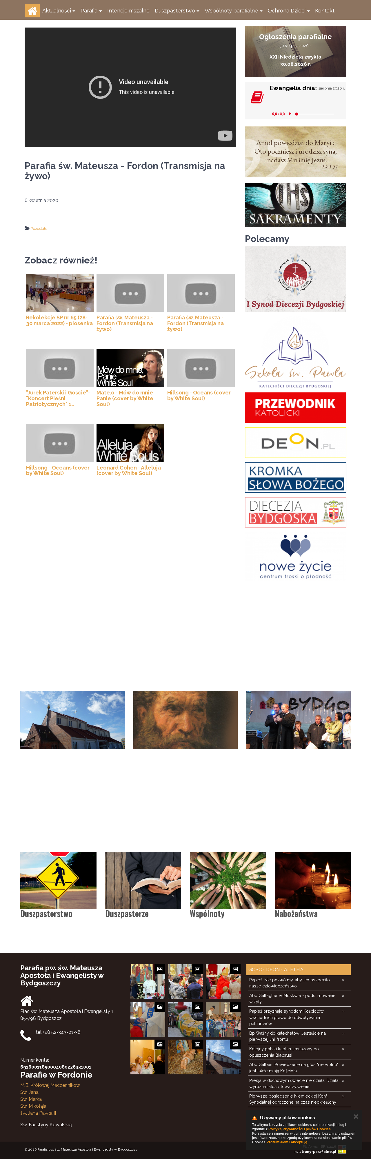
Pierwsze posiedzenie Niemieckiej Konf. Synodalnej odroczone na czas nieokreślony (292, 1099)
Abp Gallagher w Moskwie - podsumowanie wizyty (292, 998)
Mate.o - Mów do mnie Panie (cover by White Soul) (125, 398)
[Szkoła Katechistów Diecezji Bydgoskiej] (295, 352)
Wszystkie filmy (138, 240)
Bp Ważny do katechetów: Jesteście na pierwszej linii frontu (287, 1036)
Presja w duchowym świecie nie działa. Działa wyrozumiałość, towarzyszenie (294, 1083)
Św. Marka (31, 1099)
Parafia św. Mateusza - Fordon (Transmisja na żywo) (125, 323)
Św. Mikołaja (33, 1106)
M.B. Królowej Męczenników (50, 1085)
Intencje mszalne (128, 11)
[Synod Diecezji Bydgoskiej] (295, 279)
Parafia (89, 11)
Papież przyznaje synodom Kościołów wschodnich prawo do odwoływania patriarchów (286, 1017)
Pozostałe (39, 228)
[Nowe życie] (295, 556)
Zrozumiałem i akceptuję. (287, 1142)
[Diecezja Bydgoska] (295, 512)
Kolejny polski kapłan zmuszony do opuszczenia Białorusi (284, 1052)
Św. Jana (29, 1092)
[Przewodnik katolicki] (295, 407)
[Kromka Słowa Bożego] (295, 477)
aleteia (293, 969)
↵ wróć (113, 240)
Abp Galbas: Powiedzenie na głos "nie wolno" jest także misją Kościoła (293, 1067)
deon (272, 969)
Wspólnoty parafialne (231, 11)
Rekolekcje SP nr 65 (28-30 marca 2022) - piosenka (59, 320)
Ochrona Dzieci (286, 11)
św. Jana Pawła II (38, 1113)
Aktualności (56, 11)
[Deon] (295, 442)
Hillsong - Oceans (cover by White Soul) (199, 395)
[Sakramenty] (295, 205)
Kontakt (324, 11)
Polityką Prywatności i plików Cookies (299, 1129)
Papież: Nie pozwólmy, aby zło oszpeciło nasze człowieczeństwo (289, 983)
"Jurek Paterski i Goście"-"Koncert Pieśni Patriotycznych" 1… (58, 398)
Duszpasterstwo (175, 11)
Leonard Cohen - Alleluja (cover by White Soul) (129, 470)
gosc (255, 969)
